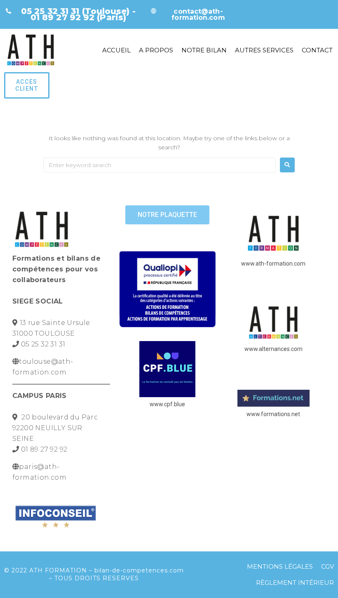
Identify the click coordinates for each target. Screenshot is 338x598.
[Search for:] (159, 165)
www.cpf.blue (167, 404)
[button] (26, 85)
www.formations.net (273, 414)
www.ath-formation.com (273, 263)
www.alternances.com (273, 349)
